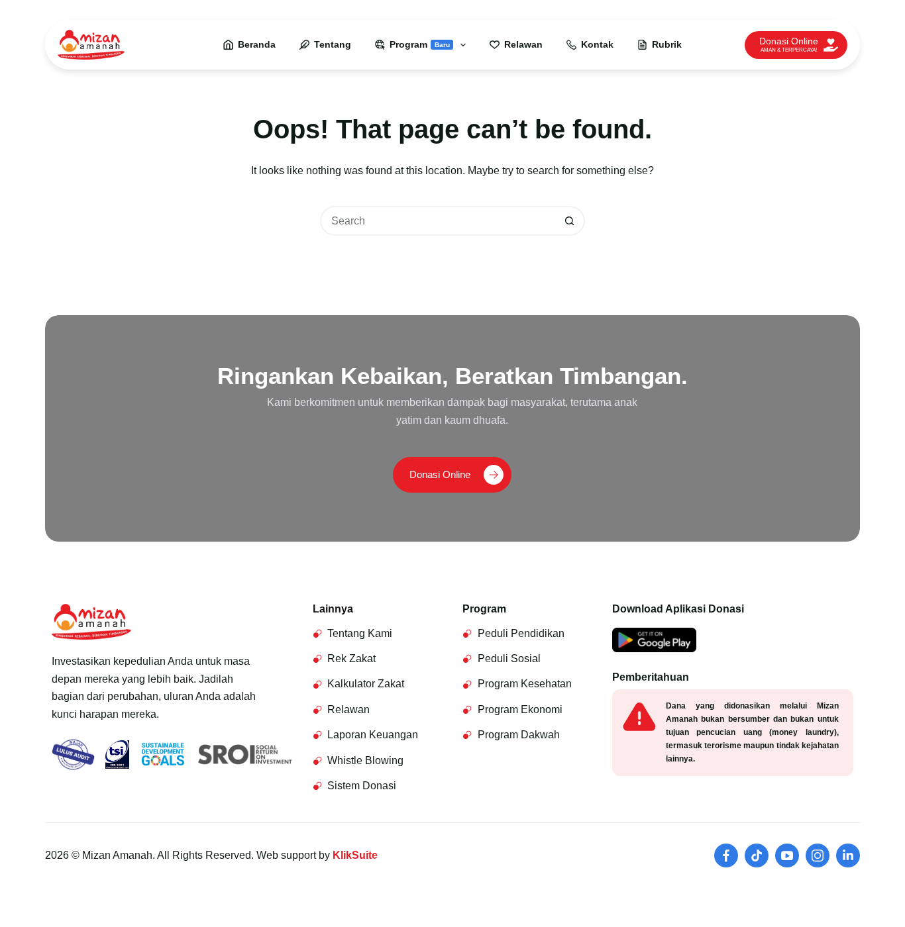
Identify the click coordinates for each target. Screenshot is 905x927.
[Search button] (570, 221)
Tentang (332, 44)
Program (420, 44)
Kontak (597, 44)
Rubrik (667, 44)
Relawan (523, 44)
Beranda (257, 44)
